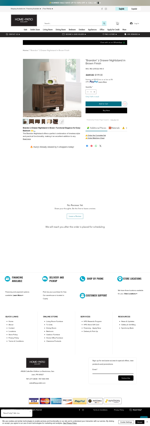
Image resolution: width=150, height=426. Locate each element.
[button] (117, 23)
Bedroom (50, 331)
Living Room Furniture (54, 321)
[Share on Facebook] (87, 145)
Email (94, 369)
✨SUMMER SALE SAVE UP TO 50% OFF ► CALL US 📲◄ (75, 3)
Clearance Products (53, 341)
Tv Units (49, 325)
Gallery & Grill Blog (128, 325)
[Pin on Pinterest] (91, 145)
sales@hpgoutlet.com (37, 383)
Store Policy (13, 335)
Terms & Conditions (16, 341)
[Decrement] (87, 92)
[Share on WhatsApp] (96, 145)
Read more (27, 139)
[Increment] (94, 92)
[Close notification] (30, 412)
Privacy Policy (14, 338)
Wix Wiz (113, 120)
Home (25, 50)
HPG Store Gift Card (91, 325)
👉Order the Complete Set (96, 135)
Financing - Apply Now (92, 328)
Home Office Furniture (54, 338)
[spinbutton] (91, 92)
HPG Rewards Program (93, 321)
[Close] (147, 422)
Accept (139, 422)
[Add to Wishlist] (124, 103)
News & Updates (127, 321)
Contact (11, 328)
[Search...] (104, 23)
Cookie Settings (126, 422)
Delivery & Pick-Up (91, 331)
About (11, 325)
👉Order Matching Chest (95, 138)
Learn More (102, 82)
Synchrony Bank (127, 328)
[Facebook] (102, 8)
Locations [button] (12, 331)
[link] (96, 128)
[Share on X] (100, 145)
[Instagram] (106, 8)
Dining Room (51, 328)
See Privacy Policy (70, 423)
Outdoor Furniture (53, 335)
